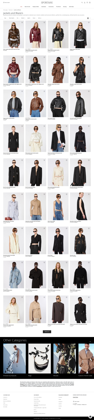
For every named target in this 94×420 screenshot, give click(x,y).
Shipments (5, 399)
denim (72, 384)
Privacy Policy (36, 399)
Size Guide (5, 406)
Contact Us (5, 397)
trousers (22, 384)
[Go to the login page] (84, 2)
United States (75, 397)
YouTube (60, 406)
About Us (35, 411)
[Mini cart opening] (91, 3)
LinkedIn (60, 403)
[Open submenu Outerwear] (46, 6)
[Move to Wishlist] (22, 22)
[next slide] (90, 341)
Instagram (60, 401)
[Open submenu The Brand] (61, 6)
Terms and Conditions (38, 397)
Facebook (60, 397)
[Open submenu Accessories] (54, 6)
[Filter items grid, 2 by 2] (90, 18)
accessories (39, 386)
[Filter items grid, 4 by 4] (88, 18)
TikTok (60, 408)
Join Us (35, 409)
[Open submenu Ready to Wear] (39, 6)
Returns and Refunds (7, 401)
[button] (90, 416)
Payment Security (37, 401)
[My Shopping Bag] (89, 2)
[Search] (82, 2)
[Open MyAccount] (85, 2)
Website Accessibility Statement (39, 413)
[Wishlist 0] (87, 2)
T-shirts (23, 385)
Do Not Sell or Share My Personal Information (40, 405)
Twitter (60, 399)
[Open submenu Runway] (67, 6)
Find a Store (5, 404)
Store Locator (76, 401)
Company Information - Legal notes (40, 407)
